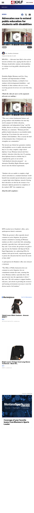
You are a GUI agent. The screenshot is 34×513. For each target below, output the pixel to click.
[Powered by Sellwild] (29, 393)
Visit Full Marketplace (26, 297)
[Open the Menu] (2, 2)
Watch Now (29, 2)
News (4, 14)
